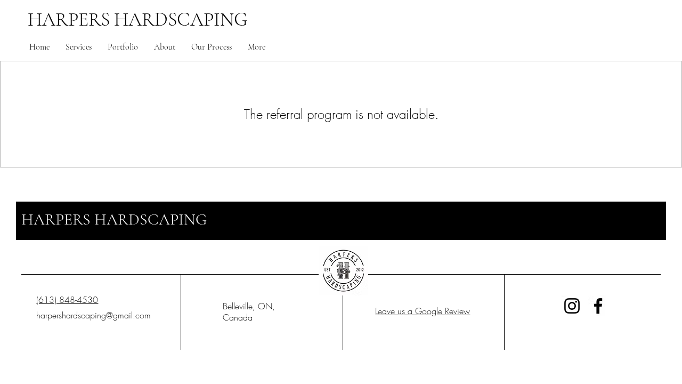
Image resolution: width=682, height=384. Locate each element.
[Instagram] (572, 305)
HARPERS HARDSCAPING (138, 19)
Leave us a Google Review (422, 311)
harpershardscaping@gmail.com (93, 315)
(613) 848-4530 (67, 300)
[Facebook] (598, 305)
